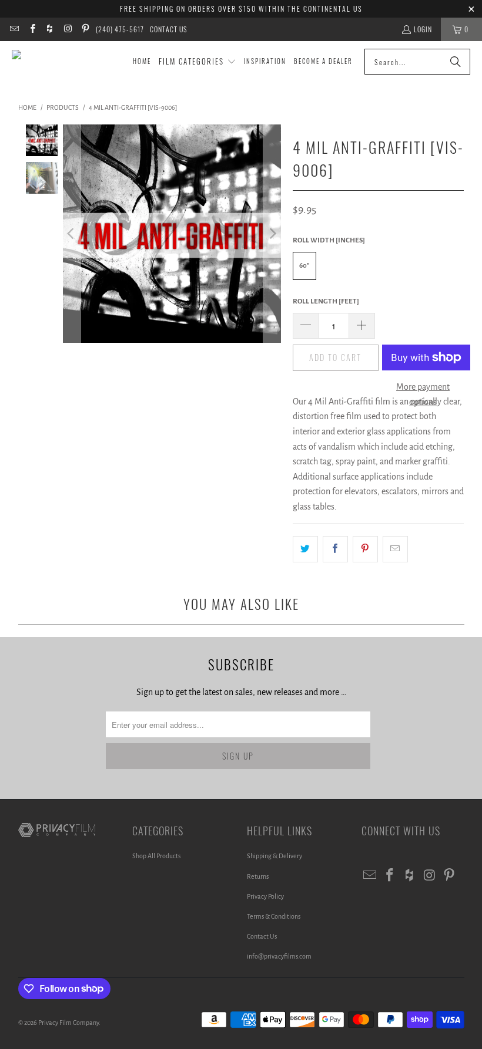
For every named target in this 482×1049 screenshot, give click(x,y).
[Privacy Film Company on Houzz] (50, 29)
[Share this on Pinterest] (365, 549)
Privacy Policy (265, 896)
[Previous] (71, 233)
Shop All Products (156, 855)
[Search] (455, 62)
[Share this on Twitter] (305, 549)
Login (423, 29)
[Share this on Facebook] (335, 549)
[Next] (272, 233)
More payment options (423, 394)
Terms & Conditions (273, 916)
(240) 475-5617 (120, 29)
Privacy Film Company (68, 1022)
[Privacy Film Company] (66, 61)
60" (304, 265)
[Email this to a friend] (395, 549)
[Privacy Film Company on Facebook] (31, 29)
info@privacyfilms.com (279, 956)
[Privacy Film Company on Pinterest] (85, 29)
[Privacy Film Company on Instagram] (67, 29)
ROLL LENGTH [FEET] (326, 301)
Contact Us (169, 29)
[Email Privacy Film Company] (14, 29)
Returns (258, 876)
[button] (197, 62)
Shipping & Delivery (274, 855)
